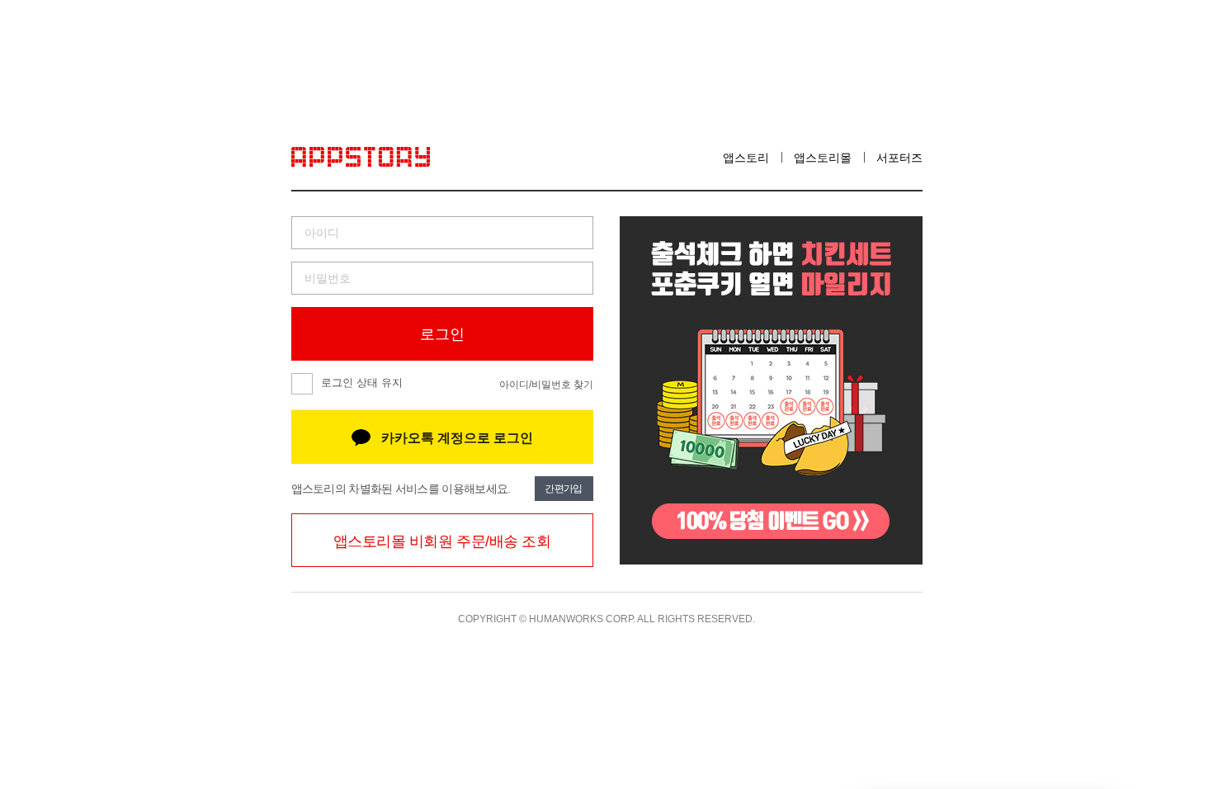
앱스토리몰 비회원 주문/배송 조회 (442, 541)
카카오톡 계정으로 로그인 (457, 438)
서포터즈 (899, 157)
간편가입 (563, 488)
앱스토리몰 (823, 157)
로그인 (442, 334)
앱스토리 (746, 157)
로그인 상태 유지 (362, 382)
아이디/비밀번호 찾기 (546, 384)
